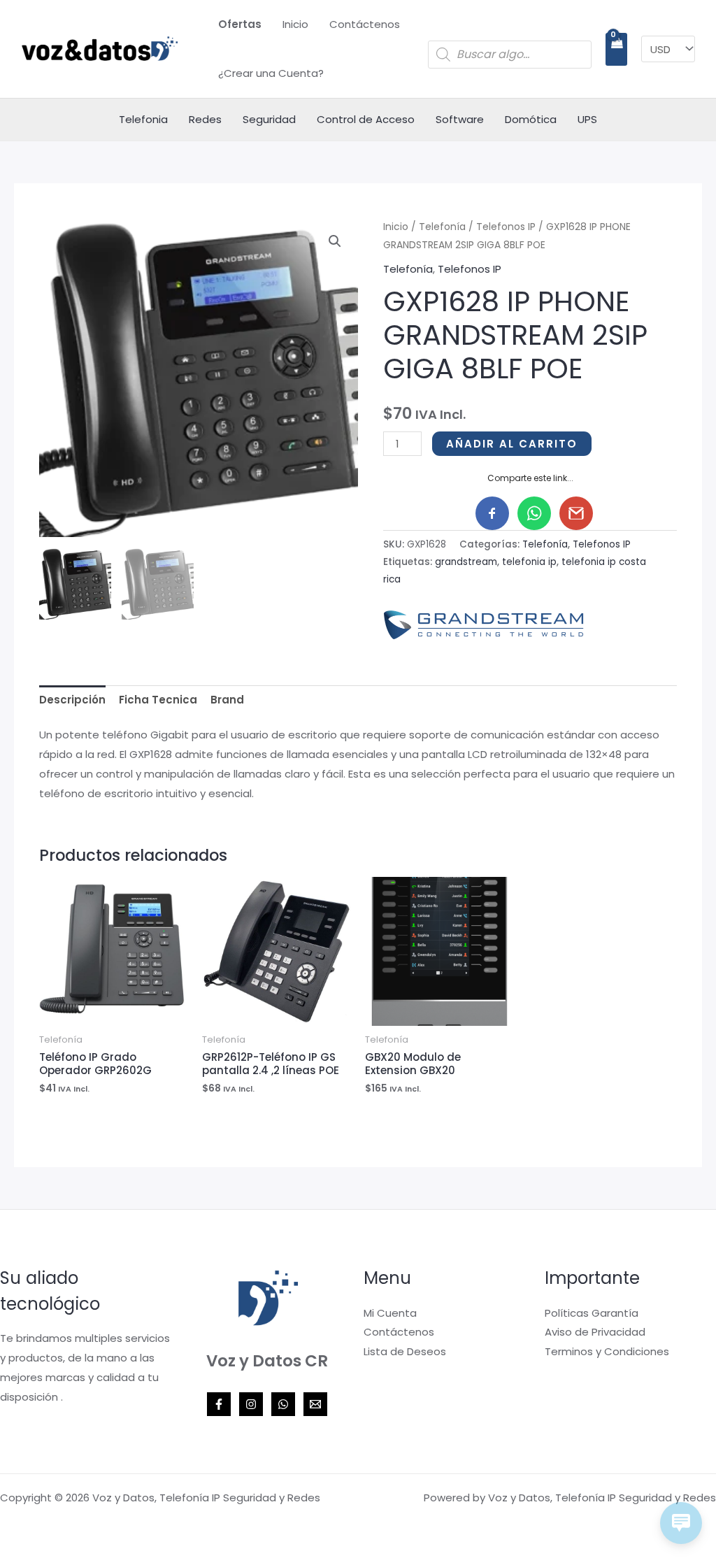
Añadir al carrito (512, 443)
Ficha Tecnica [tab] (158, 699)
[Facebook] (219, 1404)
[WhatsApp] (283, 1404)
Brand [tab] (227, 699)
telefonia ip (529, 562)
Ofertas (240, 24)
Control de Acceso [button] (366, 119)
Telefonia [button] (143, 119)
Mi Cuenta (390, 1313)
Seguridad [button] (269, 119)
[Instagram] (251, 1404)
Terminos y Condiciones (607, 1351)
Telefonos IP (506, 227)
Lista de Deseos (405, 1351)
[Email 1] (315, 1404)
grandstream (466, 562)
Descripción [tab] (72, 699)
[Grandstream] (488, 624)
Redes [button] (205, 119)
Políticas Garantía (591, 1313)
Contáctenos (364, 24)
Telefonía (442, 227)
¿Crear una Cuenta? (271, 73)
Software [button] (460, 119)
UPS (587, 119)
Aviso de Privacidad (595, 1331)
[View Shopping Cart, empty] (616, 49)
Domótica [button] (531, 119)
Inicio (295, 24)
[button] (335, 241)
